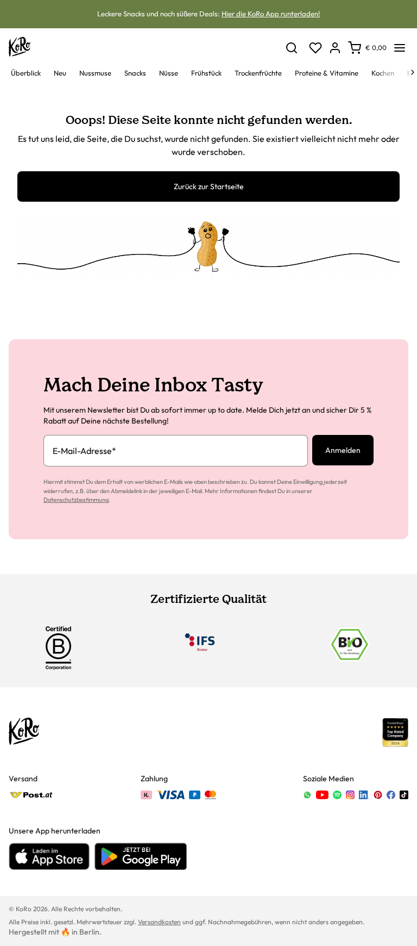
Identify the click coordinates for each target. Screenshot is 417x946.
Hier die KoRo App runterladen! (271, 13)
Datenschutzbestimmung (76, 499)
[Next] (412, 72)
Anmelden (343, 450)
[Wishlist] (315, 48)
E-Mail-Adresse (84, 450)
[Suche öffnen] (292, 48)
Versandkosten (159, 922)
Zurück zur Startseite (209, 186)
